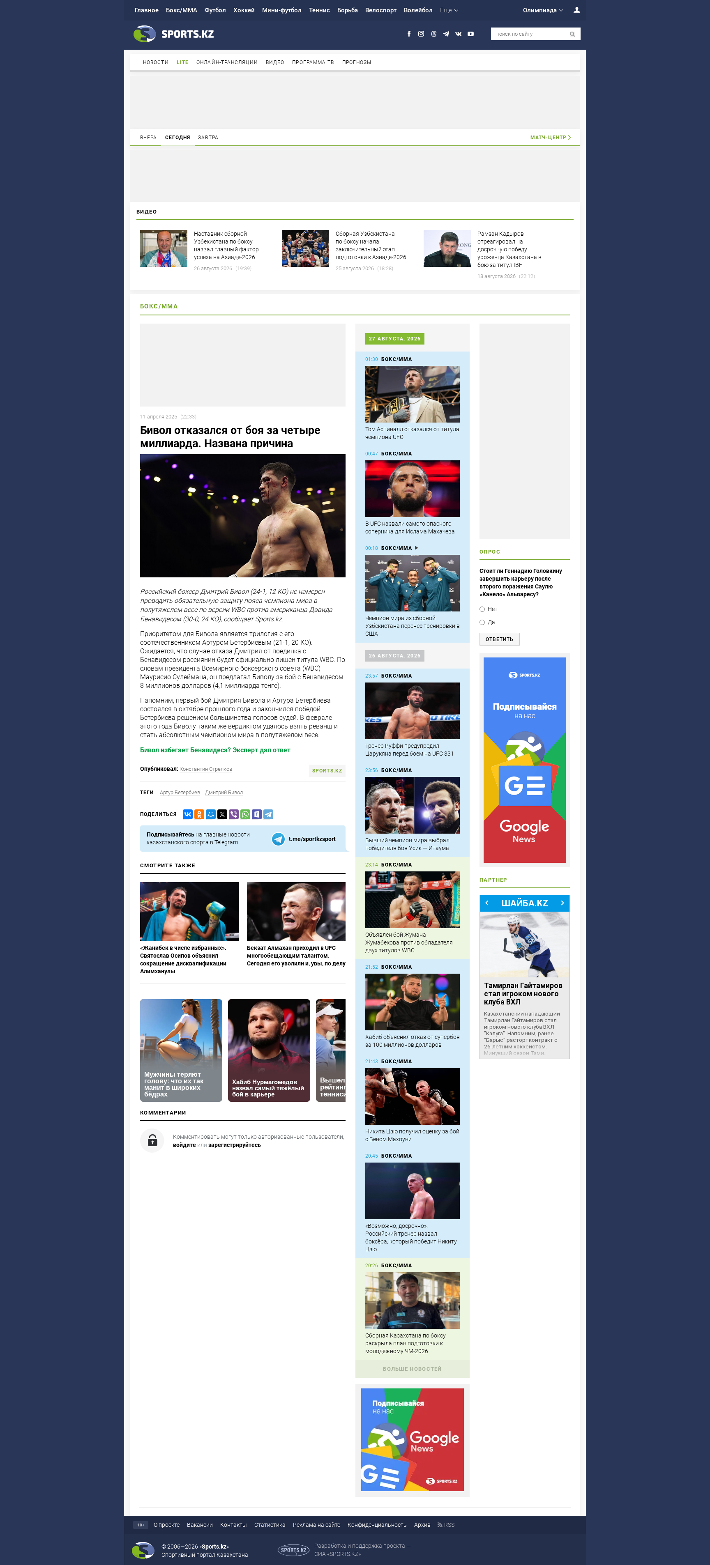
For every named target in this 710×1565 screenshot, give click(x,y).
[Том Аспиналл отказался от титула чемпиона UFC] (412, 394)
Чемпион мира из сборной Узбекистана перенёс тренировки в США (412, 626)
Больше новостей (412, 1369)
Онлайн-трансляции (227, 62)
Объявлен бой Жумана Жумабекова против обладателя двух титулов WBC (409, 942)
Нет (493, 609)
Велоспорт (380, 10)
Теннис (319, 10)
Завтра (208, 137)
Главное (147, 10)
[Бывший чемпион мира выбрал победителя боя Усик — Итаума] (412, 805)
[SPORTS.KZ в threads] (434, 34)
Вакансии (200, 1524)
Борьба (347, 10)
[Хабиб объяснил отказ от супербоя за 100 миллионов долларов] (412, 1002)
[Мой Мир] (209, 814)
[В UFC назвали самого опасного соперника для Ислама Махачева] (412, 488)
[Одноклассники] (197, 814)
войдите (184, 1145)
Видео (275, 62)
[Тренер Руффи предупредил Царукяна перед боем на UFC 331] (412, 711)
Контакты (233, 1524)
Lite (183, 62)
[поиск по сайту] (572, 34)
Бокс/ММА (181, 10)
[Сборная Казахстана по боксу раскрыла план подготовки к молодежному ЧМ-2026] (412, 1300)
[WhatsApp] (243, 814)
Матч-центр (548, 137)
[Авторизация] (572, 9)
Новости (156, 62)
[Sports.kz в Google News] (412, 1489)
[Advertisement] (355, 101)
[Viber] (232, 814)
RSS (449, 1524)
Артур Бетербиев (180, 792)
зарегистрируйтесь (234, 1145)
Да (491, 622)
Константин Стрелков (206, 769)
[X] (220, 814)
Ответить (500, 639)
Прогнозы (357, 62)
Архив (422, 1524)
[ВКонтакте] (186, 814)
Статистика (270, 1524)
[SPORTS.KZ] (524, 760)
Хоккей (244, 10)
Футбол (215, 10)
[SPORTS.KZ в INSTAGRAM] (421, 34)
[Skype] (255, 814)
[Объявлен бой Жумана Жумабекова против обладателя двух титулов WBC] (412, 899)
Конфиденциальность (377, 1524)
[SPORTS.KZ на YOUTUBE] (471, 34)
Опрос (489, 552)
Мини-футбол (282, 10)
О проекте (167, 1524)
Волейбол (418, 10)
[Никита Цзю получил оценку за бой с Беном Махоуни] (412, 1096)
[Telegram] (266, 814)
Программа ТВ (313, 62)
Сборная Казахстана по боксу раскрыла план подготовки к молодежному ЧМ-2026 (405, 1343)
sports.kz (327, 771)
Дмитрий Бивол (224, 792)
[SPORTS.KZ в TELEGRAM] (446, 34)
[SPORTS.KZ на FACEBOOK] (409, 34)
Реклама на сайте (316, 1524)
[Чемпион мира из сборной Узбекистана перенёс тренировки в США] (412, 583)
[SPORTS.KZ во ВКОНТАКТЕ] (458, 34)
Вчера (148, 137)
